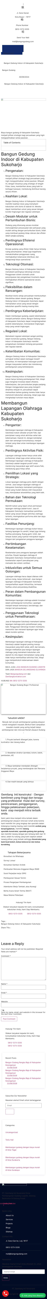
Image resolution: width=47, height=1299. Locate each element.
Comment (6, 956)
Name (4, 984)
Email (4, 993)
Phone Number (22, 25)
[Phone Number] (22, 19)
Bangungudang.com (18, 674)
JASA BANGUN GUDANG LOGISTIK (30, 667)
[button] (43, 143)
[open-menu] (4, 48)
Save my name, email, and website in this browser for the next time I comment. (23, 1013)
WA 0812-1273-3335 (18, 681)
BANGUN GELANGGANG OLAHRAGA (30, 669)
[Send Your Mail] (23, 31)
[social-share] (22, 932)
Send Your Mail (23, 37)
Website (4, 1001)
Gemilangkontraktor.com (15, 676)
